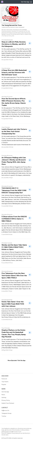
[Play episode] (29, 43)
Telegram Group (6, 413)
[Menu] (31, 2)
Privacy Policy (6, 400)
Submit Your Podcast (8, 403)
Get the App (25, 2)
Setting (4, 397)
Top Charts (5, 381)
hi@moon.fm (5, 410)
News (3, 394)
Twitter (4, 416)
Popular (4, 384)
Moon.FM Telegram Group (8, 433)
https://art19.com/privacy (21, 317)
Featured (4, 379)
